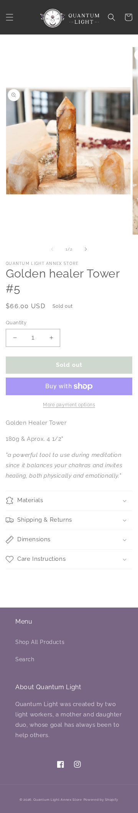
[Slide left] (52, 249)
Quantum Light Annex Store (57, 800)
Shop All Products (39, 642)
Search (24, 659)
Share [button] (22, 579)
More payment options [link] (69, 404)
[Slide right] (85, 249)
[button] (9, 17)
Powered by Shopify (101, 800)
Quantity (16, 322)
